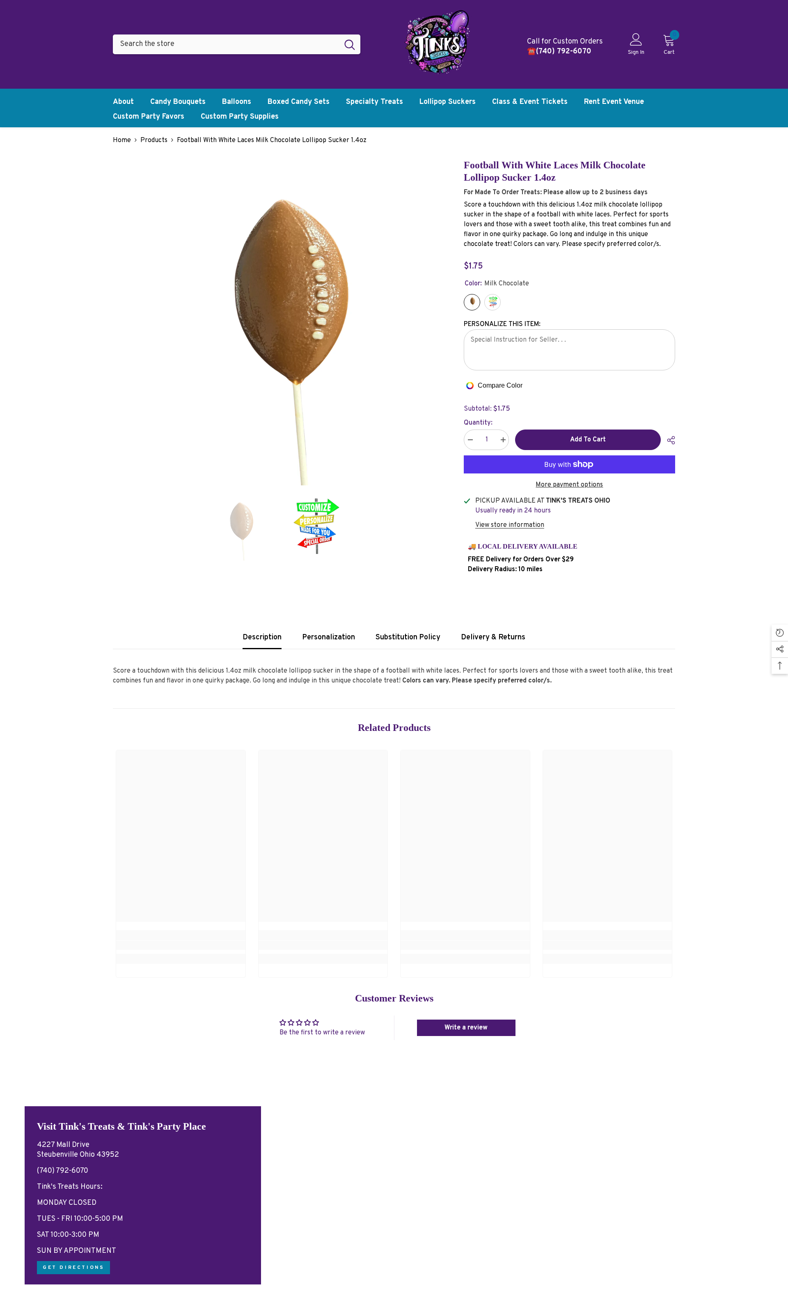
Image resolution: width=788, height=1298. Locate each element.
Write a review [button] (466, 1028)
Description (262, 637)
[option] (276, 322)
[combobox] (226, 44)
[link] (180, 945)
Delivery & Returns (493, 637)
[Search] (236, 44)
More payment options (569, 485)
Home (122, 140)
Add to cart (588, 440)
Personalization (328, 637)
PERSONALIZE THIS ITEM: (502, 324)
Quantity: (478, 423)
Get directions (73, 1267)
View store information (509, 525)
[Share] (668, 440)
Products (153, 140)
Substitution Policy (408, 637)
